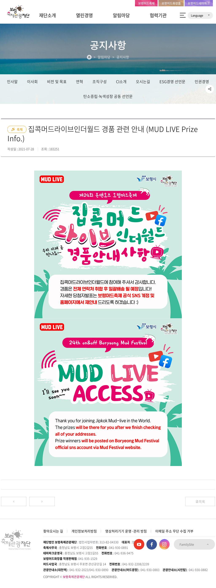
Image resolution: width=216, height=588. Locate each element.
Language (197, 15)
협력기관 (158, 15)
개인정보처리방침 (84, 531)
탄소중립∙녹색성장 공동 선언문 (108, 96)
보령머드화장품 (171, 3)
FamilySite (187, 544)
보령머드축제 (146, 3)
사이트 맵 (183, 15)
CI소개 (121, 81)
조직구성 (99, 81)
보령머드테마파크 (199, 3)
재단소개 (47, 15)
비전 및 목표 (57, 81)
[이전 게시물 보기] (13, 501)
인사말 (12, 81)
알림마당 (121, 15)
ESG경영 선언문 (172, 81)
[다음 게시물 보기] (42, 501)
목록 (202, 501)
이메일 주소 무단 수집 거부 (174, 531)
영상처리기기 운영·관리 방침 (126, 531)
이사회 (32, 81)
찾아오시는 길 (53, 531)
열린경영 (84, 15)
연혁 (79, 81)
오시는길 (143, 81)
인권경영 (202, 81)
